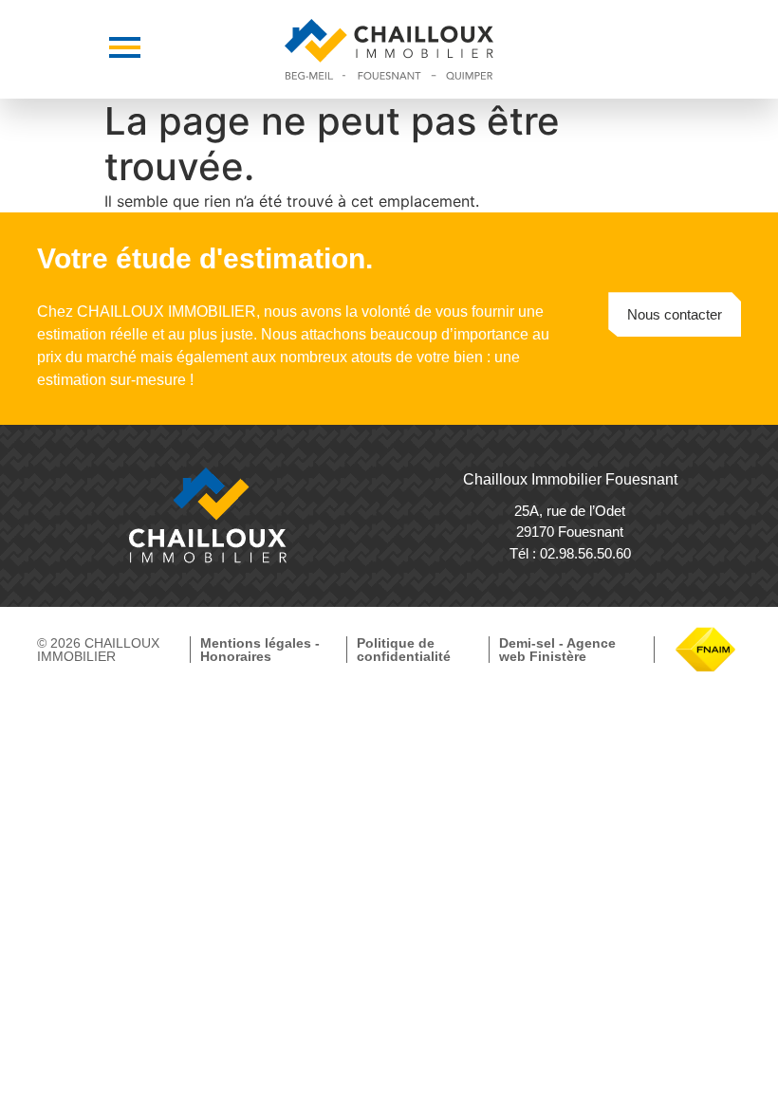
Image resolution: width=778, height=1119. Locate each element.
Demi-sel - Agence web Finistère (557, 649)
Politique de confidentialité (404, 649)
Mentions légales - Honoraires (260, 649)
